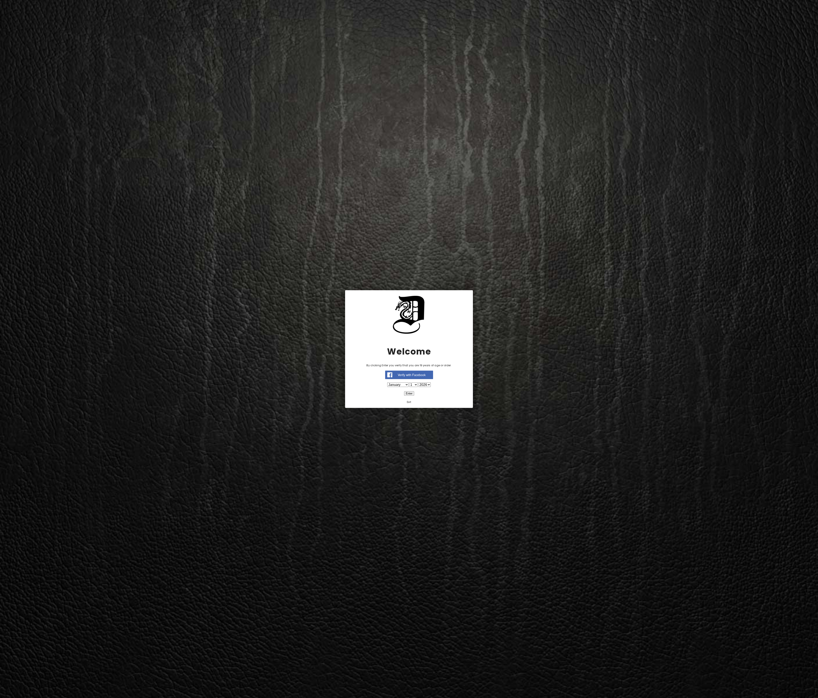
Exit (409, 402)
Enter (409, 393)
